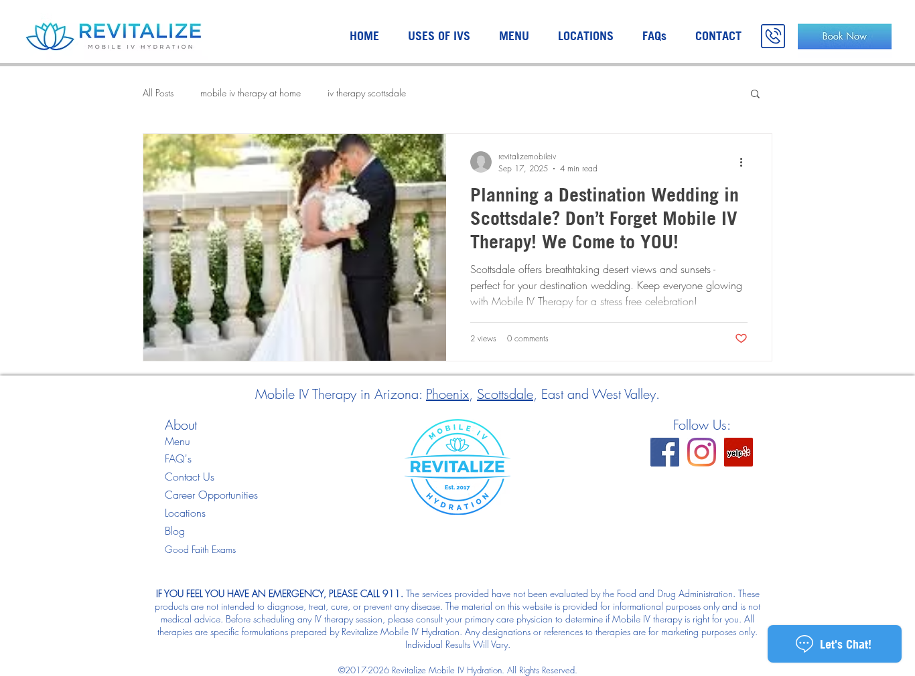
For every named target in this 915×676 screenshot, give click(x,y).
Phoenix (447, 394)
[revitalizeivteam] (701, 452)
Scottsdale (505, 394)
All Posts (158, 92)
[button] (755, 95)
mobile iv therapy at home (250, 92)
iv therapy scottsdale (367, 92)
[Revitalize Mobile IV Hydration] (738, 452)
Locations (185, 512)
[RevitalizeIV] (664, 452)
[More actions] (745, 162)
